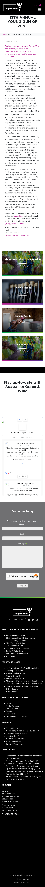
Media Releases (12, 706)
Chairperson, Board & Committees (20, 638)
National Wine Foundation (17, 648)
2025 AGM (10, 656)
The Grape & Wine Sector (17, 654)
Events (9, 711)
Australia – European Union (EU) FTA (22, 761)
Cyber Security (12, 689)
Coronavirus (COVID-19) (16, 716)
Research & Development (17, 678)
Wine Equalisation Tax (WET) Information (24, 684)
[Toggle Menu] (39, 9)
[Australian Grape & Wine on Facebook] (22, 426)
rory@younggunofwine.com (17, 235)
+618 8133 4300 (12, 814)
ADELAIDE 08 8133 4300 (16, 619)
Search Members (13, 728)
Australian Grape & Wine (22, 433)
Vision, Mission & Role (15, 635)
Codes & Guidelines (14, 651)
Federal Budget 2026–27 (17, 774)
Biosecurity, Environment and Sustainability (24, 681)
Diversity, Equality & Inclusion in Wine (22, 686)
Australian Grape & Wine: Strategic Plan (23, 668)
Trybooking (18, 216)
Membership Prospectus (16, 733)
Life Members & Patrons (16, 646)
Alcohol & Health (13, 676)
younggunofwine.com (14, 224)
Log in (34, 5)
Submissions (11, 692)
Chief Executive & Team (16, 643)
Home (5, 34)
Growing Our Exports (15, 671)
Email (23, 534)
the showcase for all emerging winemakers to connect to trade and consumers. (20, 54)
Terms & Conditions (14, 744)
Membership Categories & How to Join (22, 731)
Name (22, 524)
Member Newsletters (15, 739)
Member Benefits (13, 736)
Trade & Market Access (16, 673)
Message (22, 544)
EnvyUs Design (25, 882)
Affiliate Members (13, 741)
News (8, 703)
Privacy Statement (22, 879)
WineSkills (10, 714)
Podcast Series (12, 709)
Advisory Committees (19, 641)
